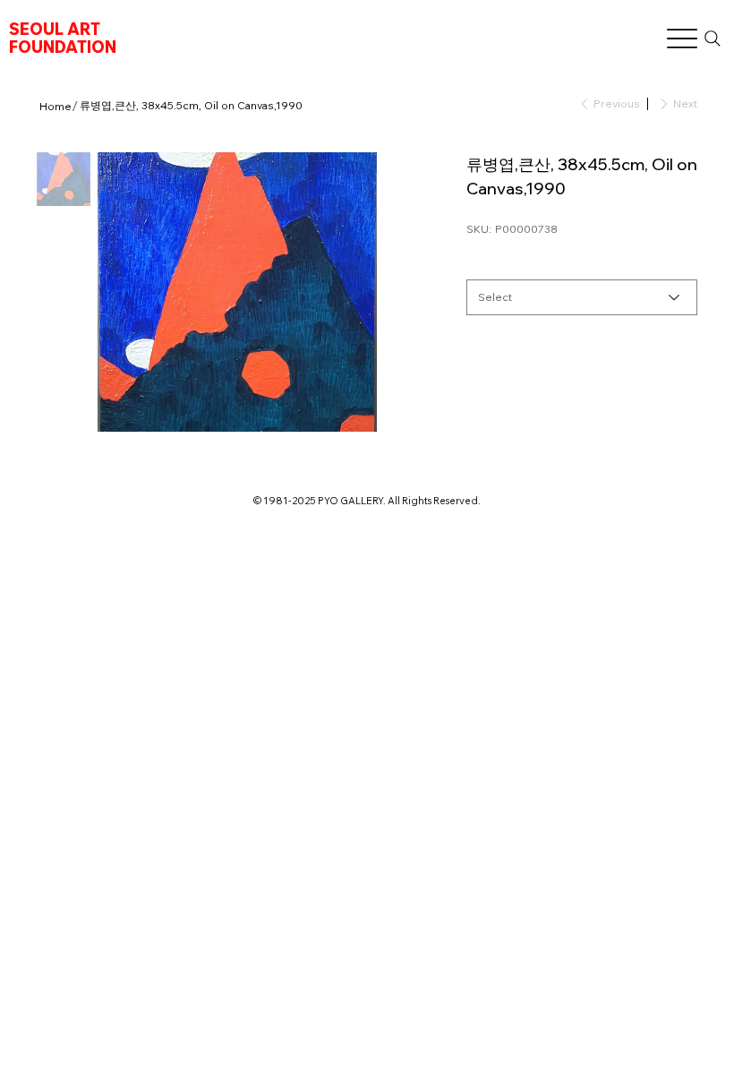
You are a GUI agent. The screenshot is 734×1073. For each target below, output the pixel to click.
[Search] (712, 38)
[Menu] (681, 39)
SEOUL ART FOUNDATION (62, 38)
